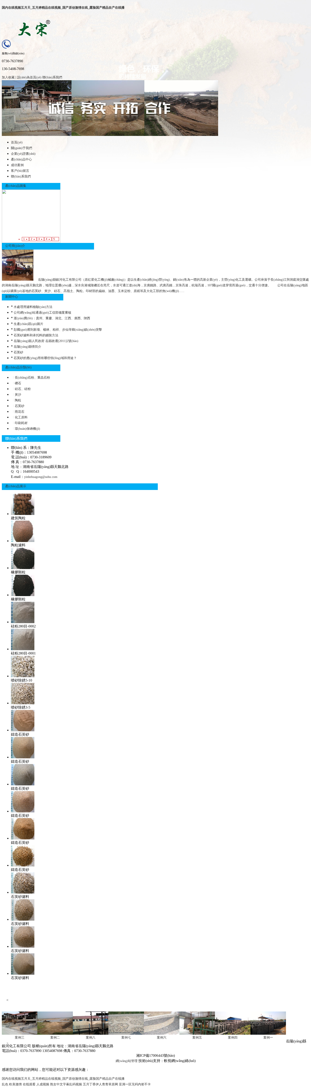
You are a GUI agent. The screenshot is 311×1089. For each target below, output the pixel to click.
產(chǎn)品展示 (15, 486)
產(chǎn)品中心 (21, 159)
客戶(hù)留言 (20, 170)
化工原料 (21, 417)
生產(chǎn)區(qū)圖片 (28, 324)
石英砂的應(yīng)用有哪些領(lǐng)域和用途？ (45, 358)
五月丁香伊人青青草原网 (100, 1084)
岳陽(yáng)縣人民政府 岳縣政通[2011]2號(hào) (46, 341)
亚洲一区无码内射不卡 (135, 1084)
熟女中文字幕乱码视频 (66, 1084)
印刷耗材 (21, 423)
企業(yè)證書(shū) (23, 153)
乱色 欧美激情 (12, 1084)
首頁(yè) (17, 142)
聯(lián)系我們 (52, 77)
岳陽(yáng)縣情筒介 (27, 346)
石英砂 (18, 352)
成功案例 (17, 165)
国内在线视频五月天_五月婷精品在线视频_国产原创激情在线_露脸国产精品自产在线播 (63, 7)
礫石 (17, 383)
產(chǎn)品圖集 (15, 185)
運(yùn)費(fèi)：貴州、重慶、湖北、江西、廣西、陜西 (52, 318)
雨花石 (19, 411)
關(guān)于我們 (21, 148)
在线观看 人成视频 (36, 1084)
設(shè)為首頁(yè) (29, 77)
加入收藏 (8, 77)
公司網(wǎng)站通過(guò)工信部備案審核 (42, 312)
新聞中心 (11, 296)
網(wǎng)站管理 (127, 1061)
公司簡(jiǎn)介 (15, 245)
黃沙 (17, 394)
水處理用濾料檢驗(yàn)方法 (33, 307)
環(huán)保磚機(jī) (27, 428)
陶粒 (17, 400)
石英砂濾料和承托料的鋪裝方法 (36, 335)
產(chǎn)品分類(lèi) (18, 367)
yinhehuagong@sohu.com (40, 477)
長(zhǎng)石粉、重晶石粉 (32, 377)
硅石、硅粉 (22, 389)
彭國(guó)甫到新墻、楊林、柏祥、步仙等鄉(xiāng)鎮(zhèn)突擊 (58, 329)
